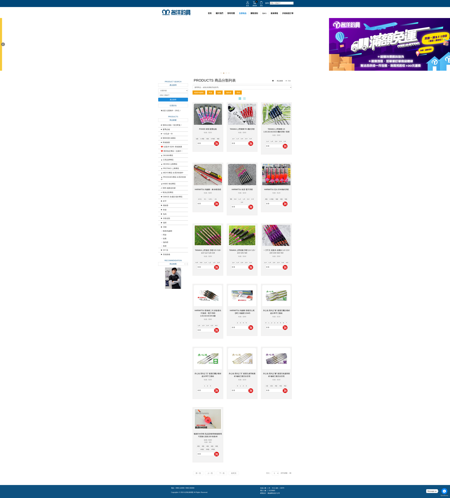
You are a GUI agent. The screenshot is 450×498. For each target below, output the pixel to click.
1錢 (197, 139)
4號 (280, 386)
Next (447, 44)
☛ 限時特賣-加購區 (168, 138)
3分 (205, 199)
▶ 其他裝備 (165, 254)
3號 (276, 386)
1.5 (237, 139)
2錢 (207, 139)
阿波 (164, 235)
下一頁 (222, 473)
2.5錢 (213, 139)
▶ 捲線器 (164, 205)
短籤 (164, 238)
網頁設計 (263, 493)
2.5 (246, 139)
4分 (216, 199)
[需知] (261, 3)
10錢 (202, 449)
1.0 (233, 139)
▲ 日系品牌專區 (167, 160)
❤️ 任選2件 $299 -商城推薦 (171, 147)
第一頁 (198, 473)
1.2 (210, 262)
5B (231, 199)
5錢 (286, 199)
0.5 (197, 262)
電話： (173, 488)
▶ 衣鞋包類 (165, 218)
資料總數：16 (286, 473)
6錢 (212, 446)
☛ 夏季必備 (165, 129)
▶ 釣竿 (164, 201)
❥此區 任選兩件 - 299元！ (171, 111)
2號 (271, 386)
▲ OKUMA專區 (167, 155)
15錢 (207, 449)
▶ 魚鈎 (164, 214)
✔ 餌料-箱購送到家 (168, 188)
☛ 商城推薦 (165, 142)
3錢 (218, 139)
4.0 (287, 262)
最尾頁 (233, 473)
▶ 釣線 (164, 210)
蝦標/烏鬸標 (167, 231)
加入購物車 (216, 143)
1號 (267, 386)
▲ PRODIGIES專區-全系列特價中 (173, 178)
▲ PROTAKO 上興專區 (170, 168)
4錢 (281, 199)
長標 (164, 246)
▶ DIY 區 (164, 250)
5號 (285, 386)
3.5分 (211, 199)
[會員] (247, 3)
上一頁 (210, 473)
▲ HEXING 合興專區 (169, 164)
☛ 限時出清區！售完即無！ (171, 125)
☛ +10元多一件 (167, 134)
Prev (3, 44)
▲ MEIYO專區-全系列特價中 (172, 173)
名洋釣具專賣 (176, 12)
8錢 (216, 446)
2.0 (242, 139)
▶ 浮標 (164, 227)
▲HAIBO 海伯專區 (168, 184)
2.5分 (200, 199)
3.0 (250, 139)
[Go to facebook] (444, 491)
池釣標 (165, 242)
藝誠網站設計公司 (274, 493)
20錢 (213, 449)
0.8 (235, 199)
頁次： (268, 473)
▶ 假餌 (164, 223)
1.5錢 (202, 139)
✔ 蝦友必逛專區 (167, 192)
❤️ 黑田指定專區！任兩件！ (172, 151)
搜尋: (267, 3)
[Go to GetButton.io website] (444, 495)
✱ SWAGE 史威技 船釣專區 (171, 197)
